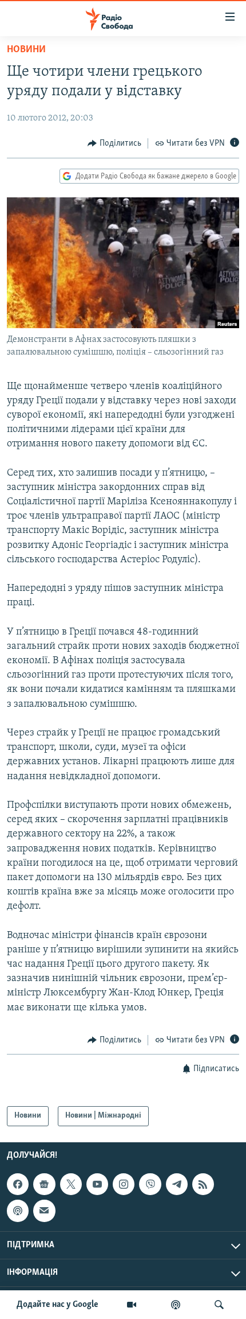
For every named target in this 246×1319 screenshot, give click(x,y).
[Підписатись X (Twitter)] (71, 1184)
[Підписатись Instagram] (123, 1184)
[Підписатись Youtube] (97, 1184)
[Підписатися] (44, 1210)
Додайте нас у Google (57, 1304)
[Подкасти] (175, 1304)
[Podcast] (18, 1210)
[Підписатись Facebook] (18, 1184)
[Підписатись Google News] (44, 1184)
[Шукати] (219, 1304)
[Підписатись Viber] (150, 1184)
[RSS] (203, 1184)
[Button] (114, 143)
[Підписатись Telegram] (177, 1184)
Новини (26, 50)
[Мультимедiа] (131, 1304)
